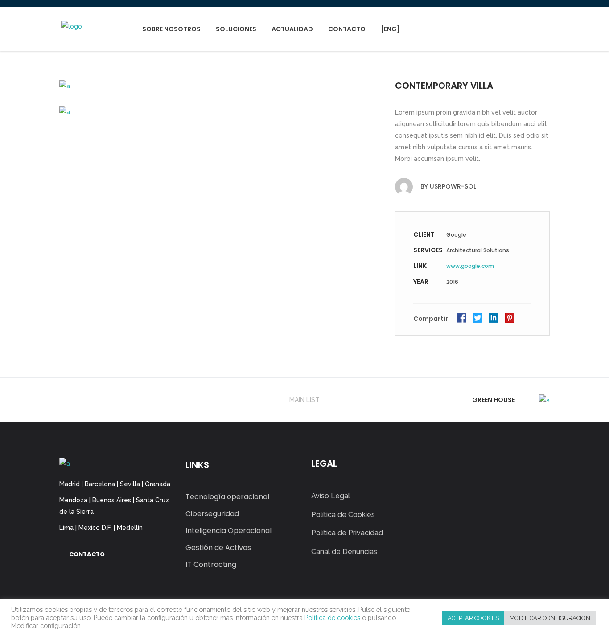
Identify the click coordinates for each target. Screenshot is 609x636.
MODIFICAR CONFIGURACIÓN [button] (550, 618)
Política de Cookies (343, 514)
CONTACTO (87, 554)
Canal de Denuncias (344, 551)
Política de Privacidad (347, 533)
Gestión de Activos (218, 547)
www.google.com (470, 266)
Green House (493, 399)
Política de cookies (332, 617)
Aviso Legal (330, 496)
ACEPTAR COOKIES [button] (473, 618)
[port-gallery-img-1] (218, 111)
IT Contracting (210, 564)
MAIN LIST (304, 399)
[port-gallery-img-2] (218, 86)
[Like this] (531, 320)
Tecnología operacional (227, 497)
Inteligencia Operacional (228, 530)
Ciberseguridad (212, 514)
